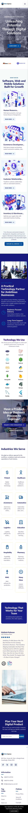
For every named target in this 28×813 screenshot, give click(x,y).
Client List (4, 803)
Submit (21, 736)
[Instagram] (16, 765)
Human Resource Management (10, 110)
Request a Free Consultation (13, 425)
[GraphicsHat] (21, 63)
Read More (8, 119)
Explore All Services (12, 244)
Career (3, 799)
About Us (3, 796)
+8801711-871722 (8, 777)
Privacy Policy (19, 794)
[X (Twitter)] (7, 765)
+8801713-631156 (8, 780)
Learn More (13, 46)
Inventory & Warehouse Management (13, 213)
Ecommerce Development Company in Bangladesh (14, 145)
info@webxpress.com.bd (10, 784)
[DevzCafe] (7, 63)
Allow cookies (14, 811)
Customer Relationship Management (12, 179)
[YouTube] (11, 765)
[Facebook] (3, 765)
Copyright (18, 802)
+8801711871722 (16, 430)
